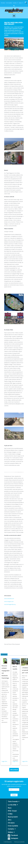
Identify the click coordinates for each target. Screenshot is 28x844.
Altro (9, 820)
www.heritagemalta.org (9, 604)
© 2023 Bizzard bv (8, 841)
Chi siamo (3, 2)
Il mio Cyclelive (9, 2)
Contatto (15, 2)
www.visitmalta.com (9, 598)
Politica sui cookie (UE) (19, 841)
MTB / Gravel (12, 811)
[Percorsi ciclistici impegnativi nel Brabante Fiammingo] (5, 661)
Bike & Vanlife (15, 668)
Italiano (20, 2)
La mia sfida (12, 805)
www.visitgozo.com (9, 601)
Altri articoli (14, 769)
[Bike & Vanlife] (16, 661)
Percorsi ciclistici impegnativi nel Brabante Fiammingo (5, 672)
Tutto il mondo (13, 801)
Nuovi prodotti (13, 817)
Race (9, 808)
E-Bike (10, 814)
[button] (26, 2)
